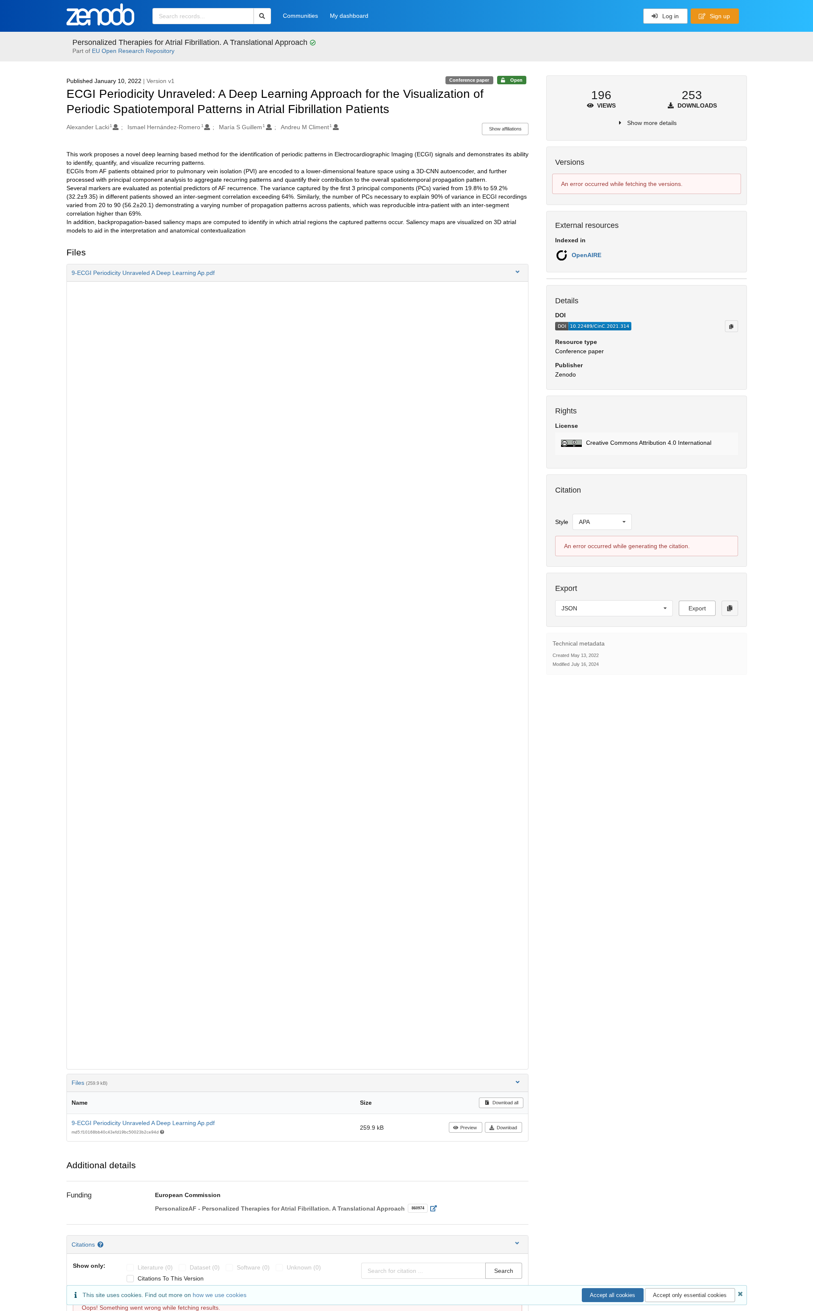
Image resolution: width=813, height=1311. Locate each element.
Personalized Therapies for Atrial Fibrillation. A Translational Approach (191, 42)
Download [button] (507, 1127)
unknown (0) (304, 1267)
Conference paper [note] (469, 80)
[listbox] (602, 522)
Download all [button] (504, 1102)
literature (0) (155, 1267)
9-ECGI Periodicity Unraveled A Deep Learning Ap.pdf (143, 1123)
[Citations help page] (101, 1244)
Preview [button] (468, 1127)
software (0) (253, 1267)
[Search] (262, 16)
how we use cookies (219, 1295)
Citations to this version (171, 1278)
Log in (670, 16)
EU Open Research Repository (133, 50)
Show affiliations (505, 128)
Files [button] (90, 1082)
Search (503, 1270)
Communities (300, 15)
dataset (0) (205, 1267)
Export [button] (697, 608)
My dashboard (349, 15)
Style (561, 521)
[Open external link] (436, 1208)
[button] (298, 273)
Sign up (719, 16)
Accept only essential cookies (690, 1295)
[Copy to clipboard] (731, 326)
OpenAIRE (586, 255)
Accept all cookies (612, 1295)
